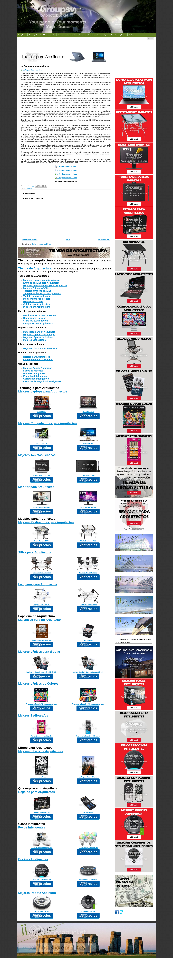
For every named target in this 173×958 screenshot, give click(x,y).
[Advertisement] (64, 45)
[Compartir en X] (40, 186)
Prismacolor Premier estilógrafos (88, 736)
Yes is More (41, 777)
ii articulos (52, 35)
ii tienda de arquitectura (118, 35)
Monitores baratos (33, 301)
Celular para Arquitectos (36, 304)
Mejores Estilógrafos (34, 340)
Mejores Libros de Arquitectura (40, 348)
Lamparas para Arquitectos (38, 323)
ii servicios (82, 35)
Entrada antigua (104, 240)
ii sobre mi (132, 35)
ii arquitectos (22, 35)
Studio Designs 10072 (88, 541)
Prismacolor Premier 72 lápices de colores (41, 704)
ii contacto (91, 35)
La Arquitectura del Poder (88, 777)
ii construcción (72, 35)
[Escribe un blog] (38, 186)
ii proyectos (61, 35)
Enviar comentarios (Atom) (41, 244)
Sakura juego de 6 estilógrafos (42, 736)
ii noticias (43, 35)
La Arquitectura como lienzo (35, 66)
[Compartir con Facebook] (43, 186)
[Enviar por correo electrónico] (36, 186)
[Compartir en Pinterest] (45, 186)
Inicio (68, 240)
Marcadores (88, 640)
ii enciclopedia (33, 35)
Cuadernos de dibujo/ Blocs (42, 640)
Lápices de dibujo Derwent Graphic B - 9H (41, 672)
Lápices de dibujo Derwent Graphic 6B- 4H (88, 672)
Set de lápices (88, 812)
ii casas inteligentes (103, 35)
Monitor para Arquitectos (36, 299)
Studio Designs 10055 (42, 541)
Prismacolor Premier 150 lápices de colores (88, 704)
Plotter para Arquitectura (36, 307)
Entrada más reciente (29, 240)
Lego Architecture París (41, 812)
